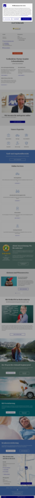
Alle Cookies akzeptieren (26, 18)
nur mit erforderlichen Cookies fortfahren (16, 19)
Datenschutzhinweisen (25, 15)
